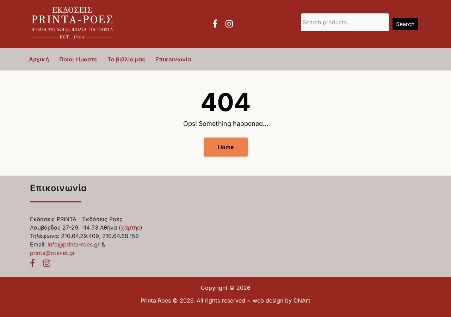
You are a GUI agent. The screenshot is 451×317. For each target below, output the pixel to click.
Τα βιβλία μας (126, 59)
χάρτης (130, 227)
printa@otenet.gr (52, 252)
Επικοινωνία (173, 59)
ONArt (302, 300)
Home (226, 147)
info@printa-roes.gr (74, 244)
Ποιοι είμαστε (78, 59)
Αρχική (39, 59)
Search (405, 24)
